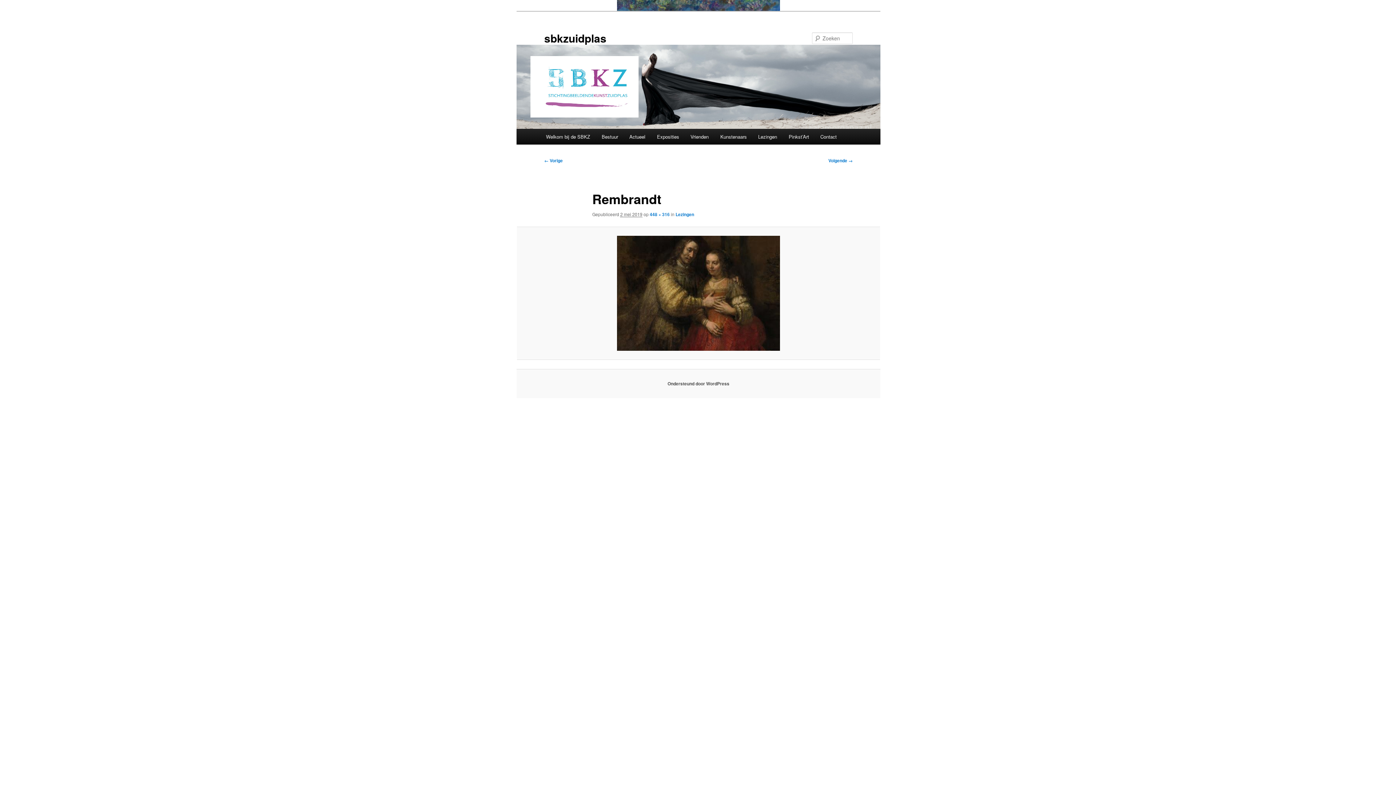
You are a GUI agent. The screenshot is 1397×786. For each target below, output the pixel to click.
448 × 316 (660, 214)
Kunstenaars (733, 136)
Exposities (668, 136)
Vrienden (699, 136)
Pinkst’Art (799, 136)
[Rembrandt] (698, 293)
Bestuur (610, 136)
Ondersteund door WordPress (698, 383)
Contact (828, 136)
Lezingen (767, 136)
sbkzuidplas (575, 38)
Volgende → (840, 160)
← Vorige (553, 160)
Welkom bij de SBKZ (568, 136)
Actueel (637, 136)
